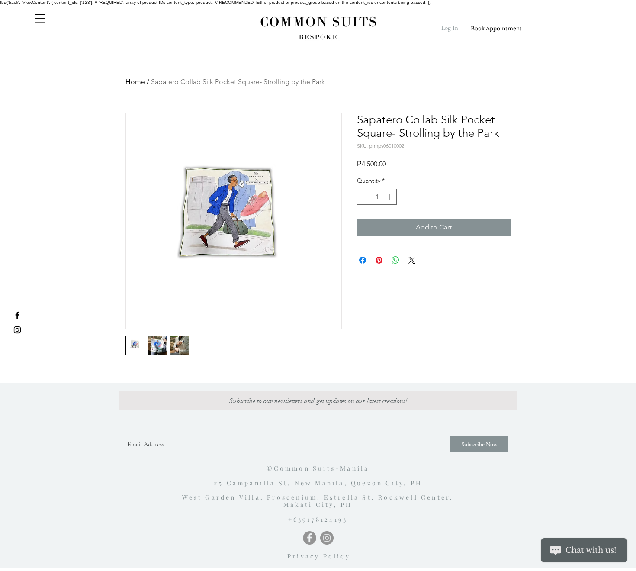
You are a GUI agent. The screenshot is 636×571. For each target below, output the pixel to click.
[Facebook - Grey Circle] (309, 538)
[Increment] (390, 196)
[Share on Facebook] (362, 260)
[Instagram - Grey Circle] (327, 538)
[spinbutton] (377, 196)
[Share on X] (412, 260)
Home (135, 81)
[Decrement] (363, 196)
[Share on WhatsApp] (395, 260)
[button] (40, 18)
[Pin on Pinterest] (379, 260)
